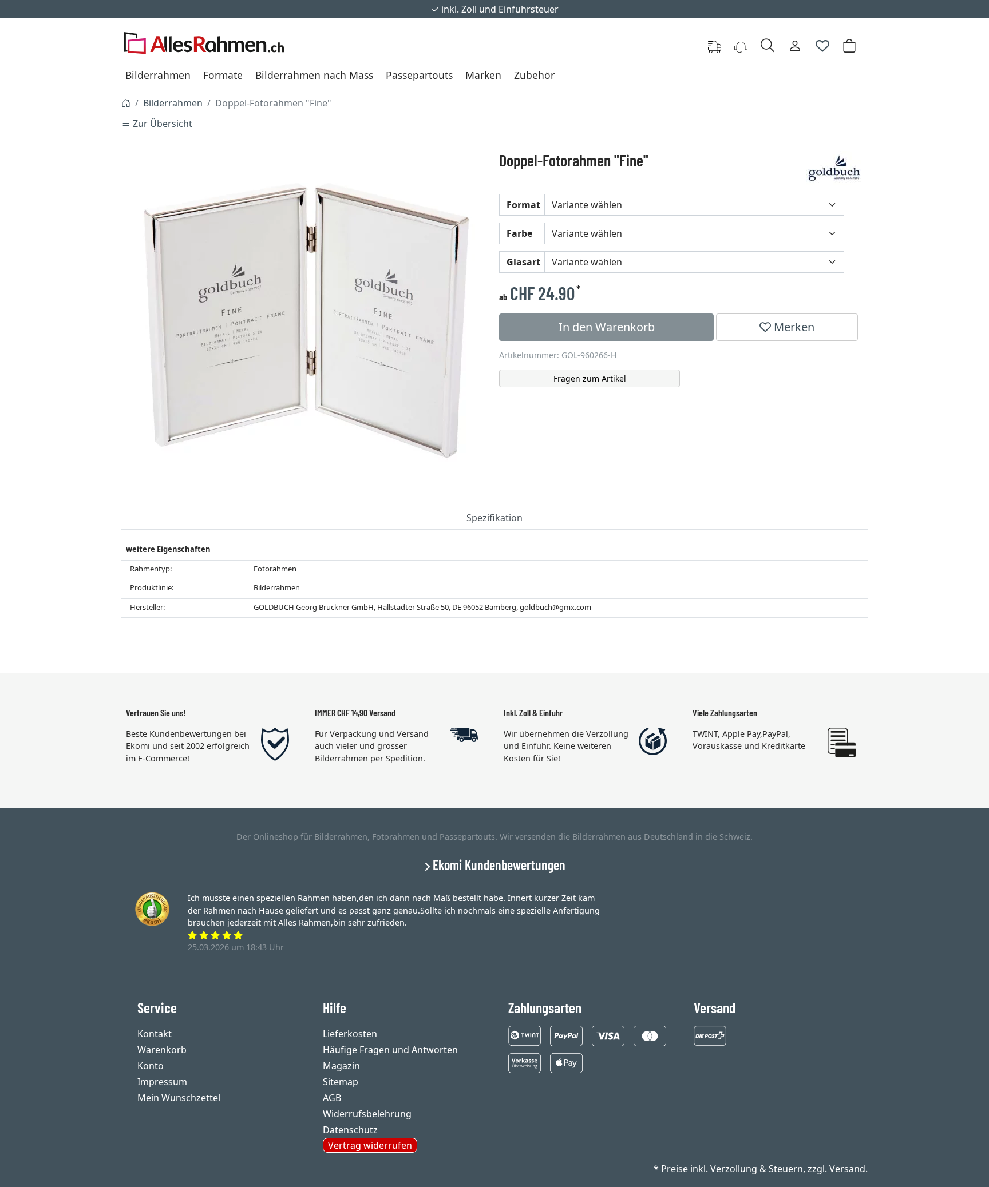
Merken (792, 327)
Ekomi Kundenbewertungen (497, 864)
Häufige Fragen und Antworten (390, 1049)
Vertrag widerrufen (370, 1145)
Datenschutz (350, 1130)
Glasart (523, 262)
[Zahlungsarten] (524, 1035)
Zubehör (534, 75)
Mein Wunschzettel (178, 1097)
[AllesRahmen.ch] (204, 45)
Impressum (162, 1081)
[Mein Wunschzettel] (822, 45)
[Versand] (710, 1035)
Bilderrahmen (158, 75)
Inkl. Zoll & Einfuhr (533, 712)
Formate (223, 75)
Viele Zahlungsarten (725, 712)
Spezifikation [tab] (494, 517)
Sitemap (340, 1081)
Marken (483, 75)
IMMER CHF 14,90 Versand (355, 712)
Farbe (519, 233)
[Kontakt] (740, 45)
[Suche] (767, 45)
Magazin (341, 1065)
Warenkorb (162, 1049)
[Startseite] (125, 103)
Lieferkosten (350, 1033)
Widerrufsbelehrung (367, 1113)
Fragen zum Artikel (589, 378)
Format (523, 205)
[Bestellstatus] (714, 45)
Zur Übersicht (161, 123)
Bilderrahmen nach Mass (314, 75)
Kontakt (154, 1033)
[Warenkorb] (849, 45)
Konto (150, 1065)
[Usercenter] (795, 45)
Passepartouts (419, 75)
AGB (332, 1097)
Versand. (848, 1168)
